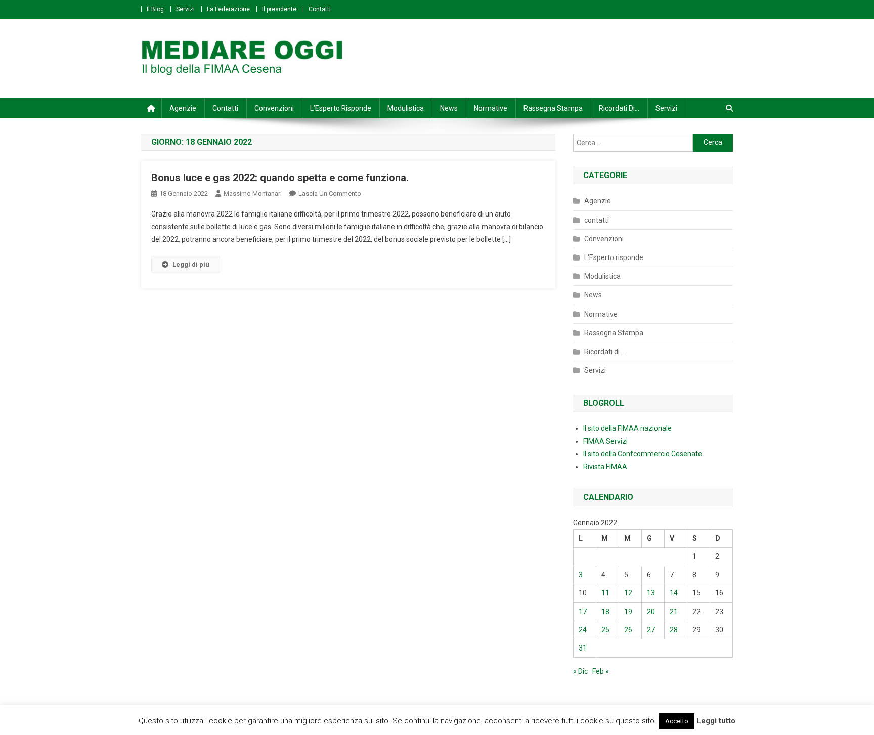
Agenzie (182, 108)
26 (628, 630)
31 (583, 648)
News (449, 108)
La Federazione (228, 9)
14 (674, 593)
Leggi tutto (715, 720)
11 (605, 593)
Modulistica (405, 108)
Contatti (320, 9)
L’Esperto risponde (340, 108)
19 (628, 612)
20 (651, 612)
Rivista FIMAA (605, 467)
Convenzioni (274, 108)
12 (628, 593)
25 (605, 630)
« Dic (580, 671)
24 (583, 630)
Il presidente (279, 9)
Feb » (600, 671)
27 (651, 630)
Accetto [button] (676, 721)
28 (674, 630)
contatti (596, 220)
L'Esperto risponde (613, 257)
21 (674, 612)
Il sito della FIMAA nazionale (627, 428)
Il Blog (155, 9)
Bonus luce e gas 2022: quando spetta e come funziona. (280, 177)
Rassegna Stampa (553, 108)
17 (583, 612)
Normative (490, 108)
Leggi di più (190, 264)
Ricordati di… (619, 108)
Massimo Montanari (253, 193)
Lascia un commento (329, 193)
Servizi (185, 9)
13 (651, 593)
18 (605, 612)
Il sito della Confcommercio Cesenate (642, 454)
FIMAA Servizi (605, 441)
